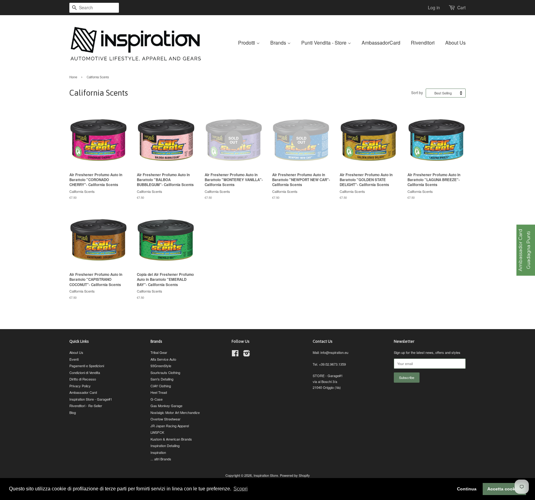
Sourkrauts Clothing (165, 372)
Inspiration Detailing (165, 445)
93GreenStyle (160, 365)
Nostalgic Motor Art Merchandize (175, 412)
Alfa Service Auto (163, 359)
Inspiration (158, 452)
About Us (455, 42)
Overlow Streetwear (165, 418)
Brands (278, 42)
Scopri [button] (240, 488)
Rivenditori (423, 42)
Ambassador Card (83, 392)
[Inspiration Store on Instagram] (246, 354)
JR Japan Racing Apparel (169, 425)
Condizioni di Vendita (84, 372)
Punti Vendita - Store (324, 42)
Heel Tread (158, 392)
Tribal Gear (158, 352)
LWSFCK (157, 432)
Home (73, 77)
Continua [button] (466, 488)
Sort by (417, 92)
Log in (434, 7)
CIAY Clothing (160, 385)
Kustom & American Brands (171, 439)
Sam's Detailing (161, 378)
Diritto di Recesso (82, 378)
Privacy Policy (80, 385)
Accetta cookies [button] (504, 488)
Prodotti (247, 42)
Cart (461, 7)
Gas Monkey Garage (166, 405)
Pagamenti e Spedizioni (86, 365)
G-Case (156, 399)
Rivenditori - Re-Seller (85, 405)
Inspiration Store (266, 475)
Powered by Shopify (295, 475)
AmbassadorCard (381, 42)
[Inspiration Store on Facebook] (235, 354)
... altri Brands (160, 458)
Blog (72, 412)
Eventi (74, 359)
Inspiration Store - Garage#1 (90, 399)
